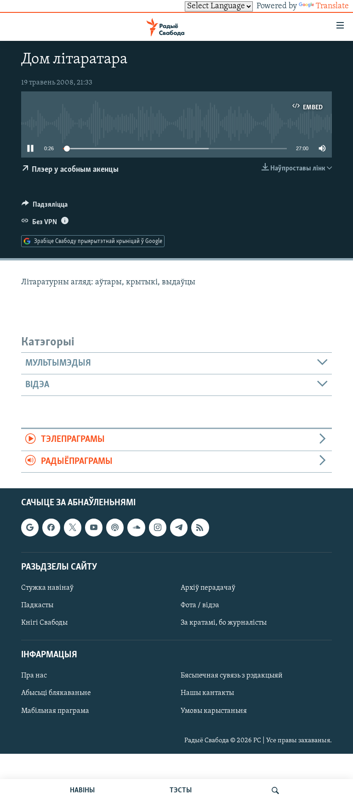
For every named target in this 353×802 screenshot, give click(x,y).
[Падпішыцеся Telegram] (179, 527)
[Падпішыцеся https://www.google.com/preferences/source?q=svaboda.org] (30, 527)
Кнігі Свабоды (44, 623)
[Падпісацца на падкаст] (115, 527)
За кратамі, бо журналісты (224, 623)
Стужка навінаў (47, 588)
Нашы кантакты (207, 693)
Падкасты (37, 605)
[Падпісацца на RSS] (200, 527)
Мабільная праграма (55, 711)
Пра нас (34, 676)
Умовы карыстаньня (214, 711)
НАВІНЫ (82, 790)
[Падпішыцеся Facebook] (51, 527)
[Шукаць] (275, 790)
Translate (332, 6)
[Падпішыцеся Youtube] (93, 527)
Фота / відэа (200, 605)
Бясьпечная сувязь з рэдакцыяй (232, 676)
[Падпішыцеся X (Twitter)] (72, 527)
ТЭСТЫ (181, 790)
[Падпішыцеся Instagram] (157, 527)
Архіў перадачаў (208, 588)
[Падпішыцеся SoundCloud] (136, 527)
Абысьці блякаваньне (56, 693)
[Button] (45, 206)
